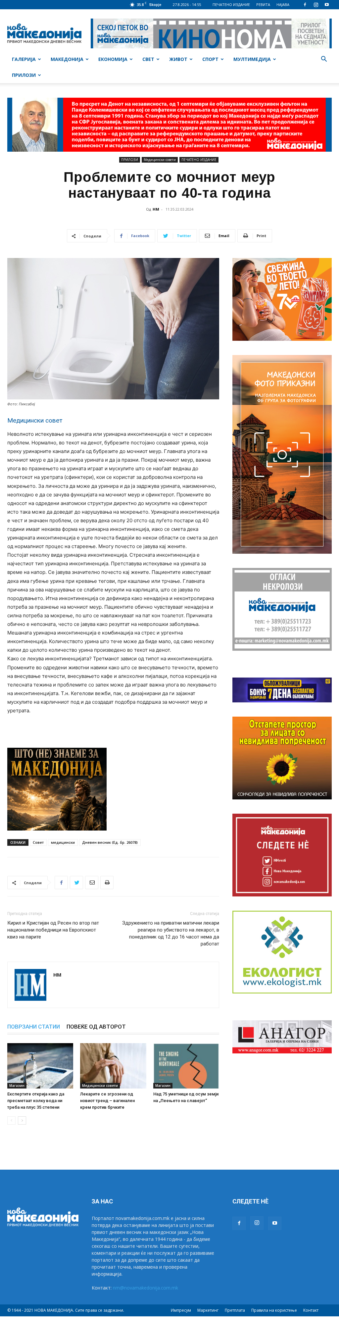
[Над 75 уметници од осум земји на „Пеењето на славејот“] (186, 1066)
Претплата (235, 1310)
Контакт (310, 1310)
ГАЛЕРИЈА (24, 59)
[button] (324, 60)
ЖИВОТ (178, 59)
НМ (156, 209)
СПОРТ (210, 59)
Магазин (16, 1085)
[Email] (91, 882)
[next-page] (22, 1120)
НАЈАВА (282, 4)
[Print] (107, 882)
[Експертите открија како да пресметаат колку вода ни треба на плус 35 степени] (40, 1066)
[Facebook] (305, 4)
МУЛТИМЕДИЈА (252, 59)
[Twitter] (76, 882)
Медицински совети (160, 159)
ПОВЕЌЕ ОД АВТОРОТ (96, 1026)
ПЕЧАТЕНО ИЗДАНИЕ (231, 4)
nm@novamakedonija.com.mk (145, 1288)
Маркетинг (207, 1310)
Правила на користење (274, 1310)
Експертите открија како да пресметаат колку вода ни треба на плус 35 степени (35, 1100)
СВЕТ (148, 59)
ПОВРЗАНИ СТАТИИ (33, 1026)
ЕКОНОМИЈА (112, 59)
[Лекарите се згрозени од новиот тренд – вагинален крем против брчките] (113, 1066)
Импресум (181, 1310)
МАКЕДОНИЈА (67, 59)
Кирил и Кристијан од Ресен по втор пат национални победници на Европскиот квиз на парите (53, 930)
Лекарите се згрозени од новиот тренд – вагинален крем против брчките (107, 1100)
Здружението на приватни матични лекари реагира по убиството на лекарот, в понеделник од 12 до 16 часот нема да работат (170, 933)
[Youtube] (327, 4)
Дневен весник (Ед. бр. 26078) (110, 842)
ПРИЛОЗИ (24, 75)
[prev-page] (11, 1120)
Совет (38, 842)
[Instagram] (316, 4)
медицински (63, 842)
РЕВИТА (263, 4)
